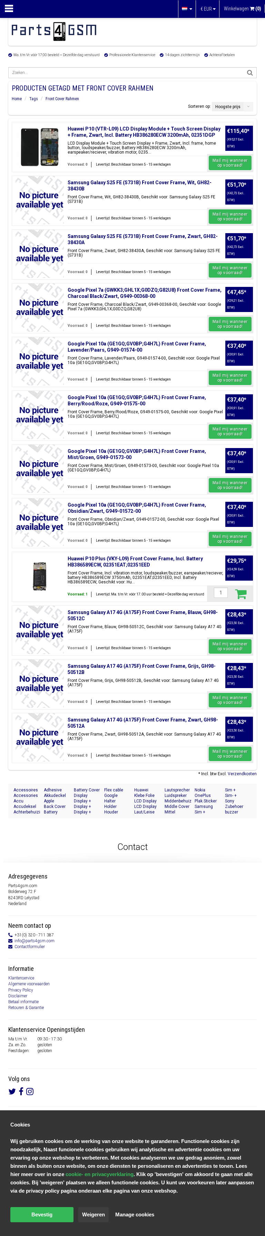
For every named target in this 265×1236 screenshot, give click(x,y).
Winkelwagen (242, 8)
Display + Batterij (82, 806)
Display (81, 795)
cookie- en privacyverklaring (100, 1174)
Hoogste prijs (228, 106)
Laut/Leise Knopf (144, 812)
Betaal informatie (23, 1001)
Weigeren (93, 1214)
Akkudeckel (55, 795)
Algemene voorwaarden (29, 983)
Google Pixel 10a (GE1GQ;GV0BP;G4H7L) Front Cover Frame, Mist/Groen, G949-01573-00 (137, 454)
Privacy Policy (20, 990)
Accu (18, 801)
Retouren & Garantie (26, 1007)
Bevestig (41, 1214)
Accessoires (25, 790)
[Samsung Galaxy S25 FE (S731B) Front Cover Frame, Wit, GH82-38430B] (40, 200)
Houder (111, 812)
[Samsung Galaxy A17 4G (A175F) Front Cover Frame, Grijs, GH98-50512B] (40, 683)
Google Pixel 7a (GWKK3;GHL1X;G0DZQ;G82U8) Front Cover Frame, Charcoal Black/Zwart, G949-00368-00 (145, 293)
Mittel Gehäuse (173, 812)
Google (111, 795)
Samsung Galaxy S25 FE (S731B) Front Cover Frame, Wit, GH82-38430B (140, 185)
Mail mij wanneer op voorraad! (230, 163)
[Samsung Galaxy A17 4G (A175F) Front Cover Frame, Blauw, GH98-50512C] (40, 630)
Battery (51, 812)
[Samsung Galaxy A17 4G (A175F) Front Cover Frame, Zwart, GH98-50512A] (40, 737)
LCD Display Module (145, 806)
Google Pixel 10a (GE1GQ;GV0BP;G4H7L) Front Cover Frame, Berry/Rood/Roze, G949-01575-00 (137, 400)
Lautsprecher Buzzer (177, 790)
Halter (110, 801)
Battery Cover (87, 790)
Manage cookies (134, 1214)
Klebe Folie (144, 795)
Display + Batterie (82, 801)
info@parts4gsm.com (34, 940)
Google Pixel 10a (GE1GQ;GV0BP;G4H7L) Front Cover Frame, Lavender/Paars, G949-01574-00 (137, 347)
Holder (110, 806)
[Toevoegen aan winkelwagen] (240, 594)
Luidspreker (176, 795)
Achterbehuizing (26, 812)
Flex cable (113, 790)
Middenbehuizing (178, 801)
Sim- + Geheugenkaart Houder (238, 795)
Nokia (200, 790)
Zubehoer (234, 806)
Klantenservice (21, 978)
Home (17, 98)
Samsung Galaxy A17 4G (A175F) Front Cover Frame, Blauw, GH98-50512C (143, 615)
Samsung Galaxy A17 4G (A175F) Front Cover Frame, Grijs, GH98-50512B (142, 669)
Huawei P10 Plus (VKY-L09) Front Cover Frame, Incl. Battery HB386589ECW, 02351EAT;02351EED (135, 562)
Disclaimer (17, 996)
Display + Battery (82, 812)
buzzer (231, 812)
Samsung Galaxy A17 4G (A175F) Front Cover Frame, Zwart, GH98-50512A (143, 723)
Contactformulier (29, 946)
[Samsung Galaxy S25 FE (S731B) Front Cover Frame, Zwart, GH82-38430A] (40, 254)
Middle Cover (177, 806)
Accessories (25, 795)
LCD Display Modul (145, 801)
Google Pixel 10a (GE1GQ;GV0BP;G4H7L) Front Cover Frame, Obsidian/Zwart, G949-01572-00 (137, 508)
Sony (229, 801)
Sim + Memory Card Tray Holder (207, 812)
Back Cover (55, 806)
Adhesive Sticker (53, 790)
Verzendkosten (242, 773)
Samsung (204, 806)
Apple (49, 801)
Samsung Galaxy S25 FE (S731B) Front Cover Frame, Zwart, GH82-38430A (143, 239)
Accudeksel (24, 806)
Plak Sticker (206, 801)
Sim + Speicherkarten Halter (238, 790)
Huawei (141, 790)
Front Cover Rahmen (62, 98)
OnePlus (203, 795)
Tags (33, 98)
